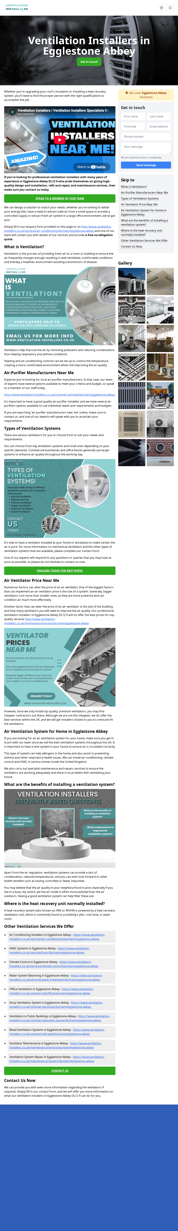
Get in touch (89, 62)
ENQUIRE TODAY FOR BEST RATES (60, 571)
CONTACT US (59, 1071)
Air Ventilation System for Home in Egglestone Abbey (143, 212)
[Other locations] (161, 7)
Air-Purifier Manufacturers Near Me (144, 192)
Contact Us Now (131, 246)
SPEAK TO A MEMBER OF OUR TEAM (60, 198)
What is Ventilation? (134, 187)
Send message (146, 165)
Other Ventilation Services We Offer (144, 240)
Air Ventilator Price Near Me (139, 204)
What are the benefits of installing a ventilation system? (144, 222)
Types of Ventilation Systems (140, 198)
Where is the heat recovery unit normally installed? (141, 233)
